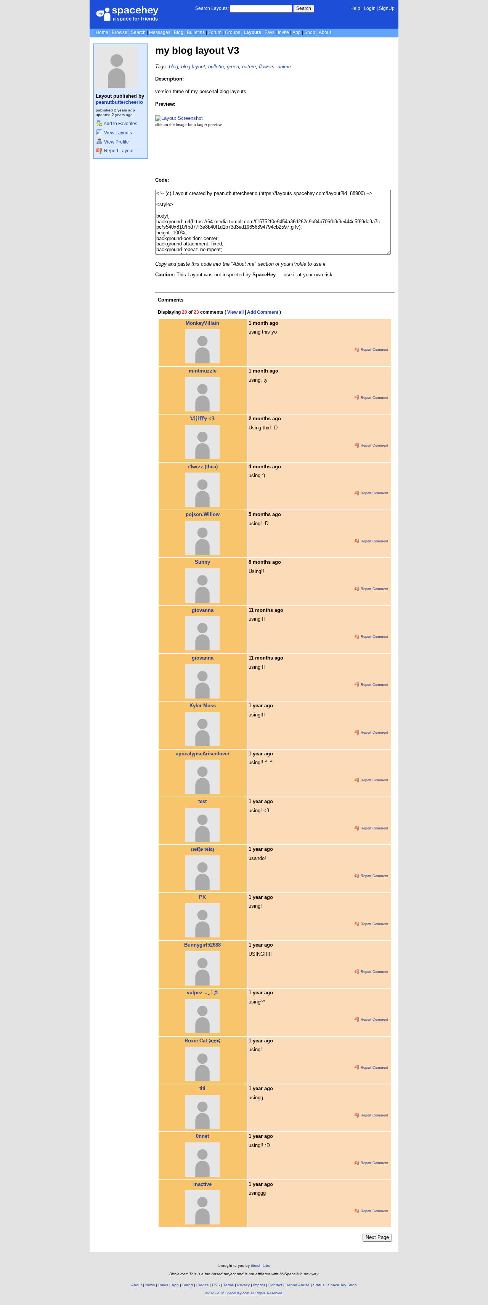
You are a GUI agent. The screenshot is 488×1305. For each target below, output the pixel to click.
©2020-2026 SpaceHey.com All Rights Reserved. (244, 1293)
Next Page (377, 1237)
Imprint (259, 1285)
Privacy (243, 1285)
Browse (119, 32)
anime (284, 66)
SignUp (387, 8)
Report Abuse (298, 1285)
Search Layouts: (212, 8)
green (233, 66)
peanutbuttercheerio (119, 102)
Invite (283, 32)
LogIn (370, 8)
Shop (309, 32)
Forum (215, 32)
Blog (178, 32)
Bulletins (196, 32)
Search (303, 8)
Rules (163, 1285)
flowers (266, 66)
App (296, 32)
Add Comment (262, 312)
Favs (269, 32)
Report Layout (118, 150)
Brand (187, 1285)
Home (102, 32)
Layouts (252, 32)
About (325, 32)
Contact (275, 1285)
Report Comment (374, 350)
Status (318, 1285)
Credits (202, 1285)
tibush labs (260, 1265)
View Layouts (117, 133)
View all (235, 312)
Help (355, 8)
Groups (232, 32)
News (150, 1285)
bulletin (216, 66)
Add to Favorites (120, 123)
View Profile (116, 142)
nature (249, 66)
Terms (228, 1285)
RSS (216, 1285)
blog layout (193, 66)
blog (173, 66)
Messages (159, 32)
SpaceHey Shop (342, 1285)
